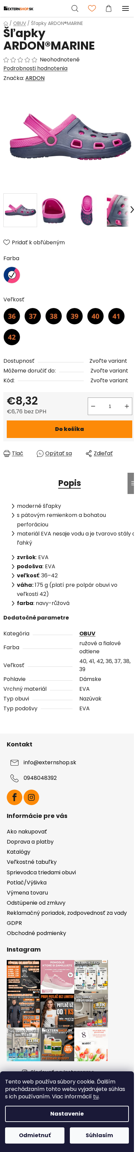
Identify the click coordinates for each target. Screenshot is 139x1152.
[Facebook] (14, 797)
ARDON (35, 78)
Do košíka (69, 429)
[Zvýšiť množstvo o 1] (127, 406)
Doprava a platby (30, 842)
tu (96, 1096)
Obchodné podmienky (36, 933)
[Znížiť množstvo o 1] (93, 406)
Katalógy (18, 852)
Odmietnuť (35, 1135)
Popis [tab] (69, 483)
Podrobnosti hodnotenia (35, 68)
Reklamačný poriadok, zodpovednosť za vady (67, 913)
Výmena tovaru (27, 893)
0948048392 (40, 778)
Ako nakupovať (27, 831)
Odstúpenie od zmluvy (36, 903)
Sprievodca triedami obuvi (41, 872)
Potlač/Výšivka (27, 882)
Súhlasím (99, 1135)
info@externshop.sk (50, 763)
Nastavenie (67, 1114)
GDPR (14, 923)
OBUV (87, 633)
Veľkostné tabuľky (32, 862)
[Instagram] (31, 797)
